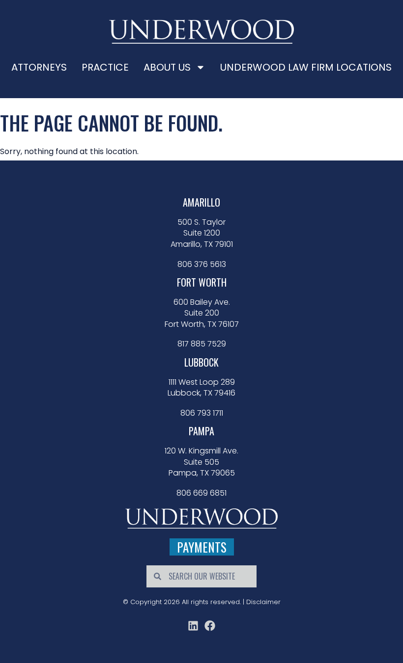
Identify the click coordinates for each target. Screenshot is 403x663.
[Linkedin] (193, 625)
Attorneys (39, 67)
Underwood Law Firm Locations (306, 67)
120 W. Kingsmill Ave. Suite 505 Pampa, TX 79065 (201, 462)
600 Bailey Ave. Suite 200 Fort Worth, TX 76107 (202, 313)
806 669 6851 (201, 493)
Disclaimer (263, 602)
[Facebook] (209, 625)
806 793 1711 (201, 413)
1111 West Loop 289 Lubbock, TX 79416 (201, 387)
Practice (105, 67)
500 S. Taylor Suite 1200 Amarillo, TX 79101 (202, 233)
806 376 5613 (201, 264)
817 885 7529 (201, 344)
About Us (167, 67)
